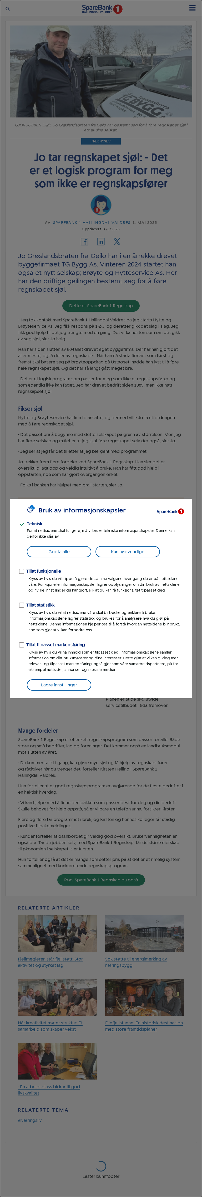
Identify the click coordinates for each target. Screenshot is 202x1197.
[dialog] (101, 598)
